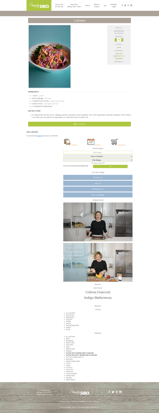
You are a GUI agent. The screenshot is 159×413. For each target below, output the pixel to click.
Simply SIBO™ (71, 407)
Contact (96, 402)
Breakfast (70, 317)
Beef (68, 339)
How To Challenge (98, 195)
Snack (68, 327)
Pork (68, 365)
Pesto (68, 363)
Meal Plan (98, 145)
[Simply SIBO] (39, 5)
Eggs (68, 347)
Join (105, 5)
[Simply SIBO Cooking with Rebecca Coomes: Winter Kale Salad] (97, 262)
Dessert (69, 319)
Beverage (70, 341)
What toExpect (97, 5)
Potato (69, 367)
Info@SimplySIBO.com (44, 394)
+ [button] (122, 40)
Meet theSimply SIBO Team (74, 5)
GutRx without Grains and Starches (81, 355)
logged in (39, 136)
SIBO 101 (98, 183)
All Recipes (70, 313)
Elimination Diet (97, 189)
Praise (87, 5)
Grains (68, 351)
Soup (68, 329)
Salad (119, 47)
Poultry (69, 369)
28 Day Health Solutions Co (89, 407)
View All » (98, 284)
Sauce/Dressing (72, 325)
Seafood (69, 371)
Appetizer (70, 315)
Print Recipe (81, 124)
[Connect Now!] (122, 5)
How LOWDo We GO (59, 5)
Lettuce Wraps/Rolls (75, 357)
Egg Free (69, 345)
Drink (68, 321)
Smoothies (70, 376)
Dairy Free (119, 53)
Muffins (69, 359)
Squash (69, 378)
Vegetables (119, 58)
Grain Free (70, 349)
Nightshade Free (119, 56)
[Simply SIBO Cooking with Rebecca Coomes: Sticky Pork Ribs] (97, 222)
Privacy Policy (65, 402)
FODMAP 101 (98, 177)
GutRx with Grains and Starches (80, 353)
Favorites (74, 145)
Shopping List (121, 145)
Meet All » (97, 306)
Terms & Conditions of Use (82, 402)
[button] (115, 31)
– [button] (115, 40)
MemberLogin (114, 5)
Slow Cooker (71, 373)
